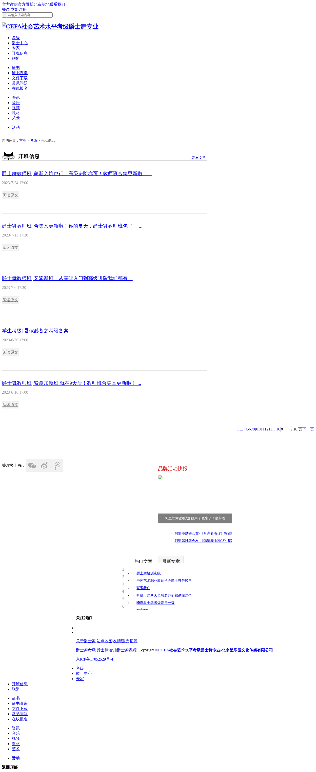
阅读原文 (10, 195)
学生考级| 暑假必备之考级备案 (35, 330)
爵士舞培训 (106, 650)
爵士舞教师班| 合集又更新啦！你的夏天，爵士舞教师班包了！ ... (72, 226)
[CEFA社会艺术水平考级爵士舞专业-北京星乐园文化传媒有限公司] (50, 26)
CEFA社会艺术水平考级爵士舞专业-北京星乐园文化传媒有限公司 (215, 650)
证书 (16, 67)
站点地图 (104, 641)
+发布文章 (198, 158)
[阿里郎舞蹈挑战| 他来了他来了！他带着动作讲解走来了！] (195, 525)
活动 (16, 127)
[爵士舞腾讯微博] (57, 465)
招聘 (134, 641)
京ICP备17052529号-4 (94, 659)
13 (270, 429)
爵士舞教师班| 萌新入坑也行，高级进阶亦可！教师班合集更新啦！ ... (77, 173)
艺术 (16, 118)
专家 (16, 48)
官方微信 (10, 4)
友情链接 (121, 641)
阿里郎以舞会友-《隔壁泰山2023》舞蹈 (205, 541)
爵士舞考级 (86, 650)
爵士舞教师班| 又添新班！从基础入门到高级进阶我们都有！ (67, 278)
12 (266, 429)
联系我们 (57, 4)
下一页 (308, 429)
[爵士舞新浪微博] (44, 465)
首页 (22, 140)
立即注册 (19, 9)
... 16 (276, 429)
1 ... (240, 429)
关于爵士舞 (86, 641)
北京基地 (41, 4)
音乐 (16, 103)
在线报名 (20, 88)
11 (262, 429)
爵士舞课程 (127, 650)
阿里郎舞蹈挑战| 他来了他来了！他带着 (195, 518)
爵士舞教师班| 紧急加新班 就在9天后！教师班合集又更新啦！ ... (71, 383)
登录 (6, 9)
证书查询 (20, 73)
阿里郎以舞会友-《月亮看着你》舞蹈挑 (205, 533)
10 (259, 429)
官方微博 (26, 4)
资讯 (16, 97)
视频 (16, 108)
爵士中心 (20, 43)
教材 (16, 113)
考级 (16, 38)
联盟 (16, 58)
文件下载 (20, 78)
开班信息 (20, 53)
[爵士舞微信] (32, 465)
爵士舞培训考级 (149, 573)
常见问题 (20, 83)
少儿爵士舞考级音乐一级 (156, 603)
